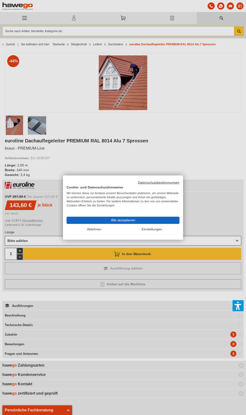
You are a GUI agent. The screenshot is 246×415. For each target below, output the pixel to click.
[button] (238, 305)
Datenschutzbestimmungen (158, 182)
